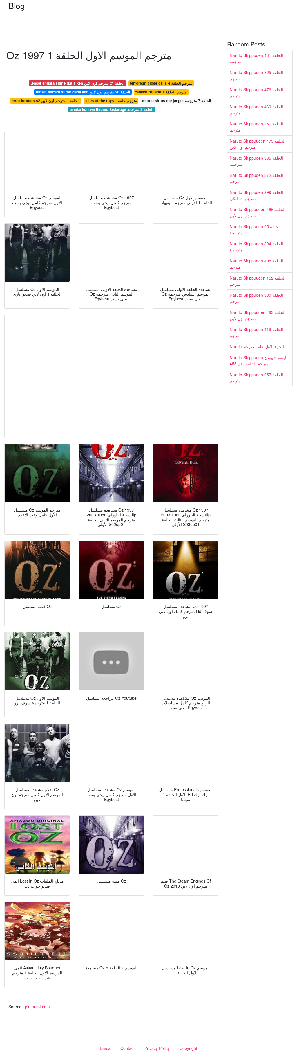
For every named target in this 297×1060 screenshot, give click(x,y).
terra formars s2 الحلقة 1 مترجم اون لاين (46, 100)
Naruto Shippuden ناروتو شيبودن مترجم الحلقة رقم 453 (258, 360)
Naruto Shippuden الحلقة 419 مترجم (256, 332)
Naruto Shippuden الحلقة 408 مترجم (256, 264)
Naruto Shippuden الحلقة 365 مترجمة (256, 161)
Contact (127, 1048)
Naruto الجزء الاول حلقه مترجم (257, 346)
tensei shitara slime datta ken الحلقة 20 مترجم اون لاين (83, 92)
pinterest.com (37, 1006)
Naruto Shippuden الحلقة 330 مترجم (256, 298)
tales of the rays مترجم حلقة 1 (111, 100)
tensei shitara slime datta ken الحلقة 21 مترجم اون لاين (77, 83)
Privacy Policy (157, 1048)
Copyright (188, 1048)
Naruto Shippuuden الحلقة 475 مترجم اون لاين (257, 144)
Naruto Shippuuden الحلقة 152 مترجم (257, 281)
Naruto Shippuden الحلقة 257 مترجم (256, 378)
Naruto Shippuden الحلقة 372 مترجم (256, 178)
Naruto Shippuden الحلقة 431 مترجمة (256, 58)
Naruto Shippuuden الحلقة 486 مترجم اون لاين (257, 212)
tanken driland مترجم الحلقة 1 (161, 92)
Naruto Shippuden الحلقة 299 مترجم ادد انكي (256, 195)
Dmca (105, 1048)
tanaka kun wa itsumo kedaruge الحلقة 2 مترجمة (111, 109)
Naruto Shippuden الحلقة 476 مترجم (256, 92)
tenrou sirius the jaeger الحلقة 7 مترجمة (176, 100)
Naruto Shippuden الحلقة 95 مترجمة (255, 229)
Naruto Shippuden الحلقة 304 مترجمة (256, 247)
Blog (16, 5)
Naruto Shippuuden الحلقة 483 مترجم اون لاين (257, 315)
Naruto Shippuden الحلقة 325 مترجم (256, 75)
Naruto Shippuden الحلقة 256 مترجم (256, 127)
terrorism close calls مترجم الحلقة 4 (161, 83)
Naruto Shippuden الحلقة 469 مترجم (256, 110)
